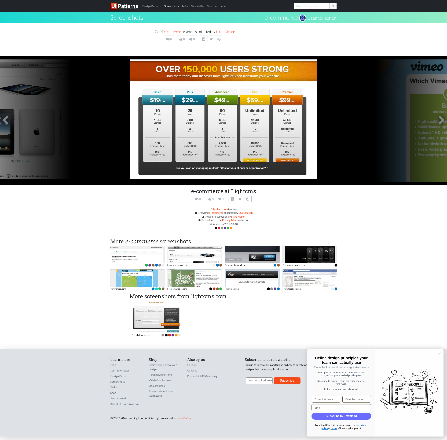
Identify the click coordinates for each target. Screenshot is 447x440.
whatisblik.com (180, 288)
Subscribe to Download (341, 416)
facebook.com (294, 288)
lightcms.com (220, 209)
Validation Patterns (160, 380)
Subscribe (287, 380)
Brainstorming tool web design (163, 367)
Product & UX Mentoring (202, 376)
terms (334, 428)
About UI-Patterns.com (124, 403)
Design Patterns (120, 376)
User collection (322, 18)
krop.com (234, 288)
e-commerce (281, 17)
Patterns (152, 6)
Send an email (118, 398)
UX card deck (157, 385)
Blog (113, 364)
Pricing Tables (230, 220)
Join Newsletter (119, 370)
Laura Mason (225, 31)
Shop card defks (216, 6)
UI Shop (192, 364)
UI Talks (192, 370)
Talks (185, 6)
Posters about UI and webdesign (161, 393)
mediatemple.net (238, 265)
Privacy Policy (182, 418)
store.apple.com (180, 265)
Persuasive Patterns (161, 374)
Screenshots (171, 6)
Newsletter (197, 6)
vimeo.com (120, 288)
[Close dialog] (439, 354)
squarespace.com (296, 265)
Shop (113, 392)
